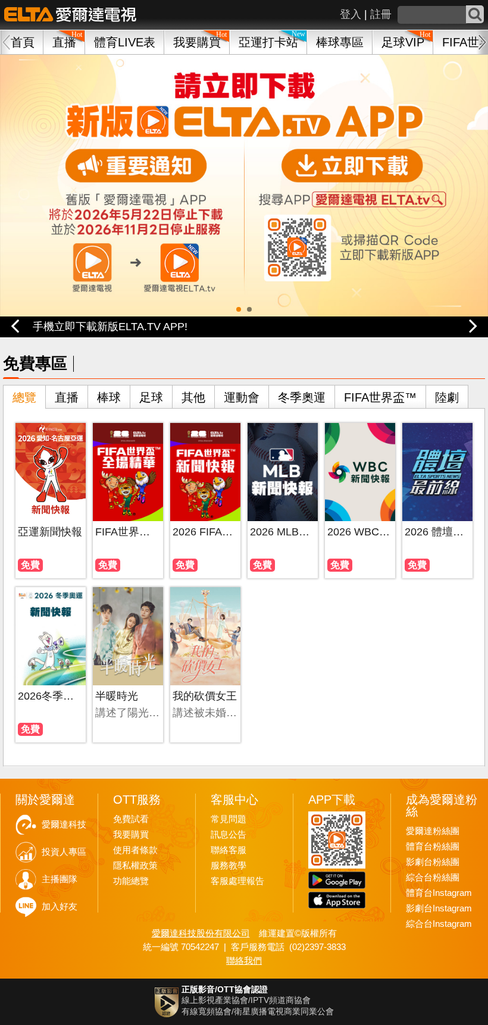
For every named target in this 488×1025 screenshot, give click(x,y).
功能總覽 (131, 881)
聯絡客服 (228, 850)
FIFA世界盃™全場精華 (127, 532)
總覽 (24, 397)
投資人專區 (64, 852)
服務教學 (228, 865)
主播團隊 (59, 879)
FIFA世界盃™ (380, 397)
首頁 (23, 42)
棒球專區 (340, 42)
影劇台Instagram (439, 908)
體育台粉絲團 (432, 846)
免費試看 (131, 819)
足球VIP (402, 42)
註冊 (381, 14)
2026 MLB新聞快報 (282, 532)
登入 (350, 14)
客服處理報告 (237, 881)
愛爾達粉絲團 (432, 831)
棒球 (109, 397)
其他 (193, 397)
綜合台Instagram (439, 924)
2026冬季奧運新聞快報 (50, 696)
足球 (151, 397)
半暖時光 (116, 696)
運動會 (241, 397)
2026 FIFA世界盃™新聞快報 (205, 532)
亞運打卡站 (268, 42)
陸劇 (447, 397)
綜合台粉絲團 (432, 877)
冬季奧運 (302, 397)
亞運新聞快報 (50, 532)
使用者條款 (135, 850)
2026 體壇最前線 (437, 532)
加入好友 (59, 906)
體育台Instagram (439, 893)
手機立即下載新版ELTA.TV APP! (110, 327)
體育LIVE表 (124, 42)
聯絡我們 (244, 960)
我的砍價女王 (205, 696)
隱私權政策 (135, 865)
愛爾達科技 (64, 824)
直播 (67, 397)
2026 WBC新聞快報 (359, 532)
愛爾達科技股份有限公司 (201, 933)
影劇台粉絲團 (432, 862)
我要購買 (197, 42)
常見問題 (228, 819)
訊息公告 (228, 834)
